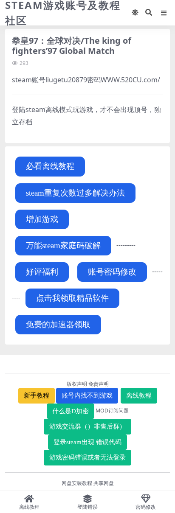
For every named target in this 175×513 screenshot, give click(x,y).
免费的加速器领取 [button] (58, 324)
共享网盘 (103, 483)
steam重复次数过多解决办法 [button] (75, 192)
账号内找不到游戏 (87, 395)
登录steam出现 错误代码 (87, 442)
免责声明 (98, 383)
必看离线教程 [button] (50, 166)
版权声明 (77, 383)
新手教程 (36, 395)
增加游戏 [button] (42, 219)
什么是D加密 (70, 411)
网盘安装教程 (77, 483)
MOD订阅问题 (112, 410)
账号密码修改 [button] (112, 271)
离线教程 (139, 395)
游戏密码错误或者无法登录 (87, 457)
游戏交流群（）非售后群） (87, 426)
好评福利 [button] (42, 271)
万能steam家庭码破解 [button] (63, 245)
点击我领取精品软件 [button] (72, 298)
